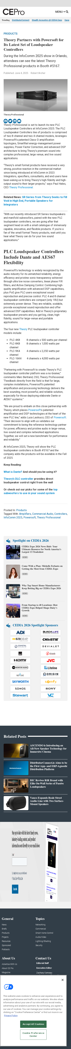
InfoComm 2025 (13, 517)
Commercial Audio (42, 513)
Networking (40, 925)
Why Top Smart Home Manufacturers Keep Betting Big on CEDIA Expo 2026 (41, 587)
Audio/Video (41, 937)
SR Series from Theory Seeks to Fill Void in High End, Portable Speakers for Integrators (35, 201)
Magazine (6, 972)
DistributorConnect (20, 20)
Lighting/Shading (43, 941)
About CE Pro (7, 968)
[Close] (62, 980)
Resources (6, 941)
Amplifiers (25, 513)
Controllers (60, 513)
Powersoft (60, 417)
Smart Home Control (44, 933)
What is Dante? (13, 471)
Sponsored (6, 945)
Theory (23, 329)
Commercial (41, 929)
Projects (5, 937)
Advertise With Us (9, 964)
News (25, 557)
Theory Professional (21, 187)
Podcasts (6, 949)
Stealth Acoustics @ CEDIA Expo (47, 20)
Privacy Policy (11, 1015)
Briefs (4, 929)
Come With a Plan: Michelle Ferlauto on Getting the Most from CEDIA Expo (42, 567)
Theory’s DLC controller (18, 478)
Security (39, 945)
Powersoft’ (34, 410)
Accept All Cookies (33, 1024)
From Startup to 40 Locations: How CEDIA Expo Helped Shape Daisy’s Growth (40, 607)
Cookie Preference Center (33, 1034)
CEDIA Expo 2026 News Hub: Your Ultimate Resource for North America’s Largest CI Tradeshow (41, 549)
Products (11, 33)
